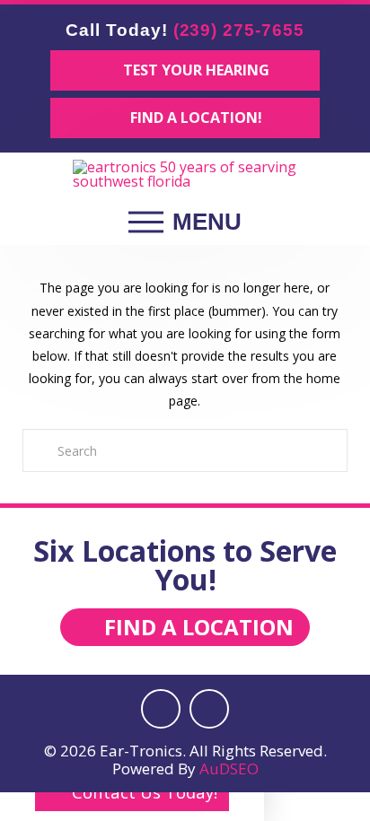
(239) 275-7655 (238, 30)
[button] (184, 222)
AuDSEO (229, 768)
